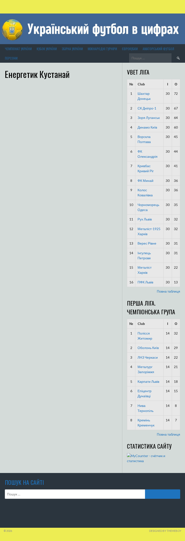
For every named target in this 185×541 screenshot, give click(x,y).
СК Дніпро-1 (147, 108)
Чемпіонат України (18, 48)
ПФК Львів (145, 282)
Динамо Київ (147, 127)
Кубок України (47, 48)
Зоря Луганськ (149, 118)
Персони (11, 58)
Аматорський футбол (158, 48)
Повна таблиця (168, 291)
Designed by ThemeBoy (165, 530)
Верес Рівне (147, 243)
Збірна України (72, 48)
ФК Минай (145, 180)
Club (141, 84)
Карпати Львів (148, 381)
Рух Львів (145, 219)
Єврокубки (130, 48)
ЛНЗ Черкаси (148, 357)
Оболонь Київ (148, 348)
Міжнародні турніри (102, 48)
